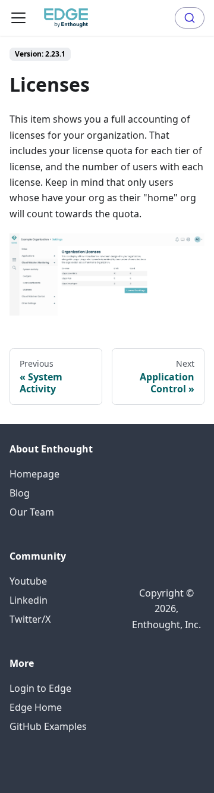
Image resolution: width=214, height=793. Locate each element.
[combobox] (189, 18)
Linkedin (29, 600)
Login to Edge (40, 688)
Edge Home (36, 707)
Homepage (34, 473)
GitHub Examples (48, 726)
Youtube (28, 581)
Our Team (32, 512)
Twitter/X (30, 619)
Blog (20, 492)
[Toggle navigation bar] (18, 18)
